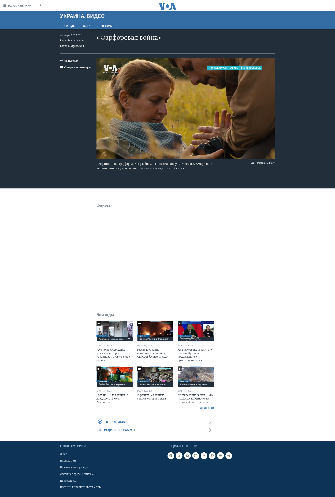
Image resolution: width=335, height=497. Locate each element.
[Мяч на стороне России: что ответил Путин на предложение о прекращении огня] (196, 331)
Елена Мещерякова (72, 40)
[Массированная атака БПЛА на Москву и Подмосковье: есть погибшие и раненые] (196, 376)
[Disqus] (156, 254)
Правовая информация (74, 467)
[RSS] (204, 455)
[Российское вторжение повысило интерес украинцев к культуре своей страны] (114, 331)
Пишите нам (68, 460)
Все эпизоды (207, 408)
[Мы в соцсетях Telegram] (228, 455)
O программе (105, 26)
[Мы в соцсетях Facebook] (171, 455)
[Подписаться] (220, 455)
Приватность (68, 480)
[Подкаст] (212, 455)
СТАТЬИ (85, 26)
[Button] (69, 61)
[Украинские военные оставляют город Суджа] (155, 376)
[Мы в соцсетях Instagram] (195, 455)
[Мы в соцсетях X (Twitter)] (179, 455)
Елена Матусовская (72, 46)
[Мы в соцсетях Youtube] (187, 455)
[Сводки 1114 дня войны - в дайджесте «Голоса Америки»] (114, 376)
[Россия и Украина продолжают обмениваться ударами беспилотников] (155, 331)
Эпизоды (69, 26)
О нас (63, 454)
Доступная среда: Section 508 (78, 474)
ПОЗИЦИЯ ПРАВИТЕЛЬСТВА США (81, 487)
